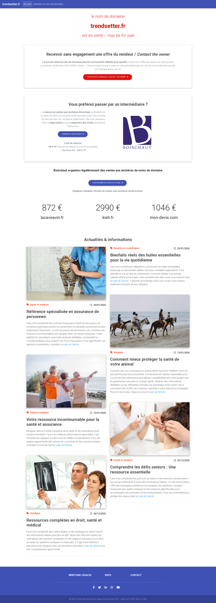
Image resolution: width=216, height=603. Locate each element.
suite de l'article (71, 344)
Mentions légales (80, 575)
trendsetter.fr (108, 26)
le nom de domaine (108, 16)
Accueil (28, 4)
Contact (136, 575)
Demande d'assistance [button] (71, 134)
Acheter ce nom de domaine (48, 4)
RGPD (108, 575)
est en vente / (108, 35)
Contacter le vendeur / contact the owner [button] (106, 77)
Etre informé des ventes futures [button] (106, 183)
